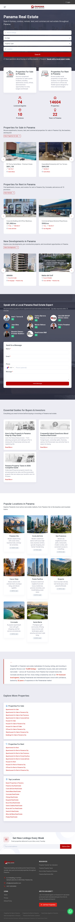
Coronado (14, 622)
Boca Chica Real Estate (13, 803)
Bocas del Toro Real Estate (14, 808)
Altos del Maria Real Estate (14, 814)
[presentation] (3, 159)
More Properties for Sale (11, 136)
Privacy (6, 898)
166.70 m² (11, 169)
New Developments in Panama (12, 915)
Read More (8, 447)
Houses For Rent (11, 762)
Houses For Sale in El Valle (14, 726)
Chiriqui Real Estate (12, 797)
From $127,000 (12, 278)
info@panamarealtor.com (13, 883)
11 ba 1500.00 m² (14, 226)
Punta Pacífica (37, 579)
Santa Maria (11, 171)
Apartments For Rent (12, 747)
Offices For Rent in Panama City (15, 767)
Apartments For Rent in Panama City (17, 750)
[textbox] (37, 43)
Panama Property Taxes (46, 868)
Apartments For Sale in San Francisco (17, 715)
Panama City (14, 536)
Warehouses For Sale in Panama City (17, 732)
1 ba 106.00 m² (48, 226)
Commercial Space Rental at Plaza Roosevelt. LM (55, 221)
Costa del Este (12, 228)
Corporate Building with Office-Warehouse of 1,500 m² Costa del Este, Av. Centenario (19, 221)
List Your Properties (49, 904)
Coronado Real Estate (12, 794)
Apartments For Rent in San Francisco (17, 753)
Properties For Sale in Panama (24, 73)
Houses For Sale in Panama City (15, 723)
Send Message (37, 383)
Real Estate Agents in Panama (49, 913)
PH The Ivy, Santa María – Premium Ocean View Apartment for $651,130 (19, 164)
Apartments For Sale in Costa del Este (17, 718)
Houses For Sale (11, 721)
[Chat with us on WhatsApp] (70, 911)
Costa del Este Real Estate (14, 788)
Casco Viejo (14, 579)
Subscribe (66, 846)
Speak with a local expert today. (58, 59)
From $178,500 (47, 278)
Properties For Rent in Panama (60, 73)
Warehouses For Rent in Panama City (17, 770)
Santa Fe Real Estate (12, 811)
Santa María (37, 622)
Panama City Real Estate (13, 786)
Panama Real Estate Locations (31, 915)
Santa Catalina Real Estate (14, 805)
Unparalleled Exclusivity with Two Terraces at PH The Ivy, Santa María (55, 164)
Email (8, 356)
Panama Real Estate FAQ (46, 874)
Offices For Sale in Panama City (15, 729)
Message (9, 371)
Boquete (61, 579)
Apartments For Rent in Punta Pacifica (17, 756)
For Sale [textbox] (7, 38)
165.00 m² (46, 169)
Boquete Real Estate (12, 800)
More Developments (10, 247)
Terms (5, 895)
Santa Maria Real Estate (13, 791)
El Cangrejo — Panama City (15, 280)
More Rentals (8, 193)
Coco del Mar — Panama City (51, 280)
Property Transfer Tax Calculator (48, 865)
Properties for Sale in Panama (12, 913)
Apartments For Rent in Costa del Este (17, 759)
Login (68, 2)
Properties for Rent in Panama (31, 913)
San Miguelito (47, 228)
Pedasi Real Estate (11, 817)
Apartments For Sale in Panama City (17, 712)
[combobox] (37, 38)
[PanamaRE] (37, 7)
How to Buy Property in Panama (48, 871)
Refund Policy (8, 901)
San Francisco (61, 536)
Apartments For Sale (12, 709)
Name (8, 349)
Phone (8, 364)
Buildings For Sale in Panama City (16, 735)
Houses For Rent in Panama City (15, 764)
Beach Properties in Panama (14, 783)
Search (37, 54)
